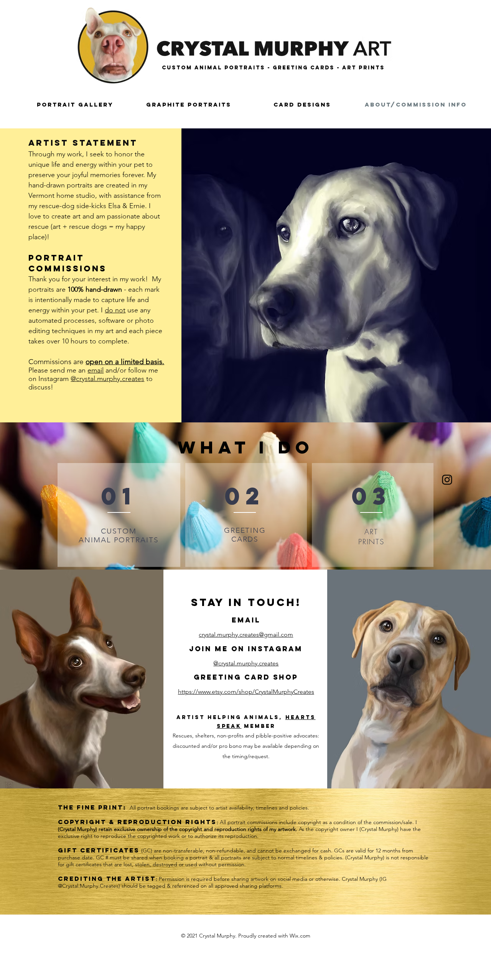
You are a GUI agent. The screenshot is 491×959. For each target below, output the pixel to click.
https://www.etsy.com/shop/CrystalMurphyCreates (246, 691)
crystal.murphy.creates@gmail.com (246, 634)
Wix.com (300, 935)
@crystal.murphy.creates (107, 378)
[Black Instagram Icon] (447, 479)
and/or (116, 370)
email (95, 370)
